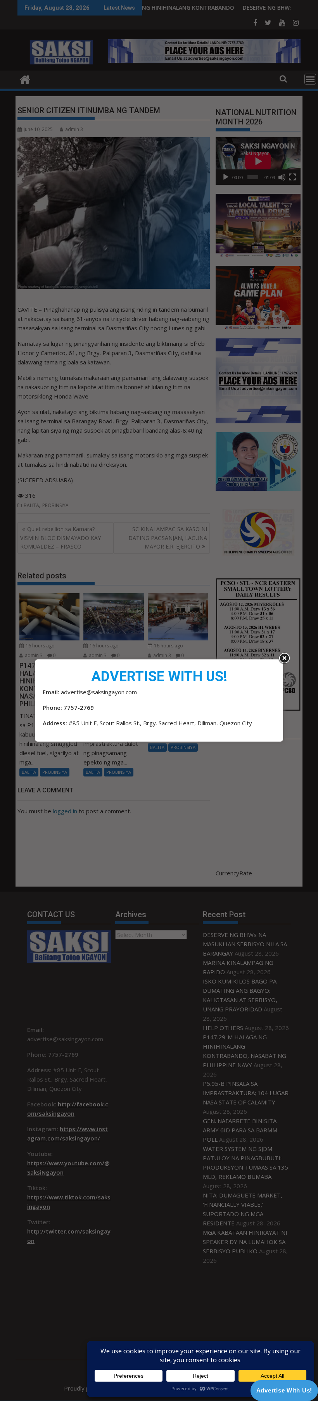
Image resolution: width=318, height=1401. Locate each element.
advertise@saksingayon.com (99, 692)
